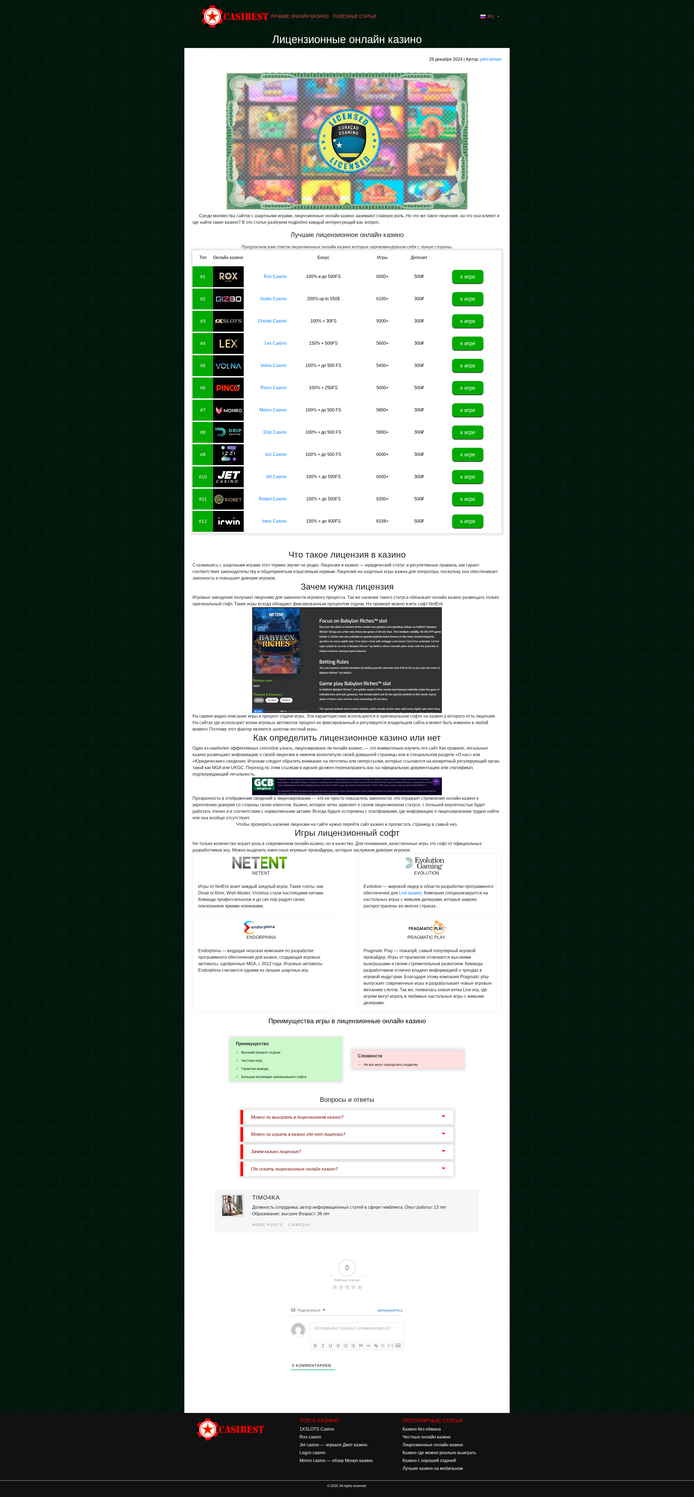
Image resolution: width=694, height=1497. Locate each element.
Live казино (410, 893)
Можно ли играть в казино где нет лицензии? (298, 1134)
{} (383, 1345)
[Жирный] (315, 1345)
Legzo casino (312, 1452)
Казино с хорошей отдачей (429, 1460)
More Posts (267, 1225)
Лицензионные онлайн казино (433, 1444)
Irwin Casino (274, 521)
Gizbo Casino (273, 298)
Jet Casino (276, 476)
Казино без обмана (422, 1429)
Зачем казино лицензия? (276, 1151)
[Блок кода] (368, 1345)
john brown (491, 59)
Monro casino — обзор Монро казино (336, 1460)
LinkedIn (299, 1225)
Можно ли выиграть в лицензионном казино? (297, 1117)
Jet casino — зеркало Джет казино (333, 1444)
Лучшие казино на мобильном (433, 1468)
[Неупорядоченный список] (353, 1345)
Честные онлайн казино (427, 1437)
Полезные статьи (354, 16)
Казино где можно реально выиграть (439, 1452)
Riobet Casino (273, 499)
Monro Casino (273, 410)
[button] (490, 16)
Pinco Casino (274, 387)
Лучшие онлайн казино (300, 16)
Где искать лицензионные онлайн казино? (294, 1169)
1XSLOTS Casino (317, 1429)
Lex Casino (276, 343)
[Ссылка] (376, 1345)
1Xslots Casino (272, 321)
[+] (391, 1345)
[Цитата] (361, 1345)
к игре (467, 277)
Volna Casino (274, 365)
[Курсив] (323, 1345)
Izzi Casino (276, 454)
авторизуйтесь (389, 1310)
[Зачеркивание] (338, 1345)
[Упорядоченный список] (345, 1345)
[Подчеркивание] (330, 1345)
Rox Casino (275, 276)
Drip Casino (275, 432)
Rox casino (310, 1437)
